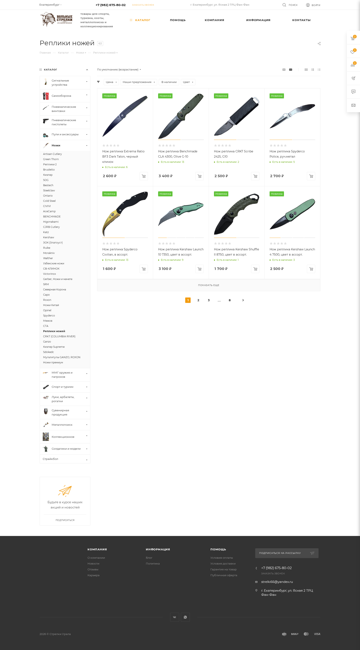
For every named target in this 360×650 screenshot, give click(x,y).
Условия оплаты (221, 557)
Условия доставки (223, 563)
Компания (97, 549)
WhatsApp (185, 617)
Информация (158, 549)
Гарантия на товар (223, 569)
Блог (149, 557)
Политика (153, 563)
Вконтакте (174, 617)
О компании (96, 557)
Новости (93, 563)
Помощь (218, 549)
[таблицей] (319, 69)
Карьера (94, 575)
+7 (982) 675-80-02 (111, 5)
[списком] (312, 69)
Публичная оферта (223, 575)
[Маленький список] (284, 69)
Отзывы (93, 569)
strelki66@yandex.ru (277, 582)
